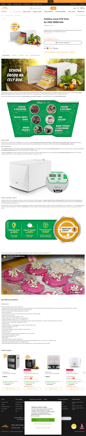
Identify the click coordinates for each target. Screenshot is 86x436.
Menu (4, 11)
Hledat (53, 8)
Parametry (14, 55)
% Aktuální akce (26, 4)
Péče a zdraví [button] (71, 11)
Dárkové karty (18, 404)
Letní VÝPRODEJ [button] (17, 11)
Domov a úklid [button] (26, 11)
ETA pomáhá (4, 408)
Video (27, 55)
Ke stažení (21, 55)
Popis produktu (6, 55)
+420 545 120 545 (15, 427)
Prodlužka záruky (17, 4)
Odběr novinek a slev (37, 4)
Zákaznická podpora (62, 406)
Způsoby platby (18, 408)
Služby (45, 399)
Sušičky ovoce (18, 15)
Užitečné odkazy (76, 399)
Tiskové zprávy (4, 402)
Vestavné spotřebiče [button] (60, 11)
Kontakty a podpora (63, 399)
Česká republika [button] (73, 4)
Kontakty (3, 4)
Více (2, 411)
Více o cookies (35, 416)
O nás (2, 399)
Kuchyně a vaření (9, 15)
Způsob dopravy (19, 406)
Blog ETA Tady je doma (77, 405)
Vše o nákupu (18, 399)
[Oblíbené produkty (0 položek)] (78, 8)
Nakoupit (50, 1)
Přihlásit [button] (83, 4)
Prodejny (9, 4)
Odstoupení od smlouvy (36, 399)
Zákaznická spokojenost (63, 408)
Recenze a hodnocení (35, 55)
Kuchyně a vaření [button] (37, 11)
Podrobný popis (47, 33)
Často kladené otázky (20, 402)
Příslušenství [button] (81, 11)
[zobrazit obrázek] (4, 19)
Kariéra (3, 404)
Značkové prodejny (5, 406)
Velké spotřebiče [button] (48, 11)
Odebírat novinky (65, 418)
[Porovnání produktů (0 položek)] (75, 8)
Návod (73, 52)
